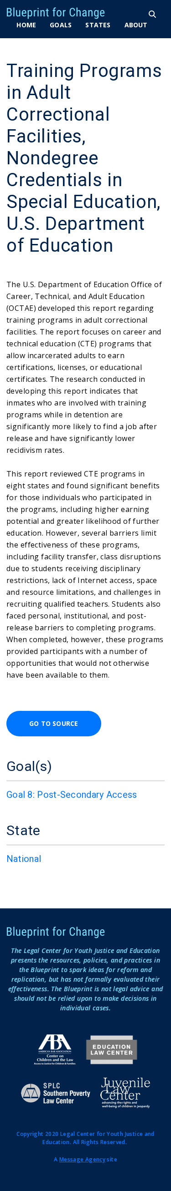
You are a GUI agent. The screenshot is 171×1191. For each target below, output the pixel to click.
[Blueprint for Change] (74, 13)
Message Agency (82, 1159)
